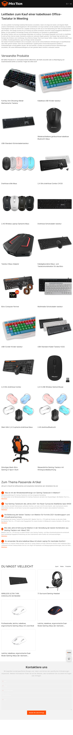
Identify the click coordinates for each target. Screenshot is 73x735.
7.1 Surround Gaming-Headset (49, 593)
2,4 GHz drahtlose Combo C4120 (50, 183)
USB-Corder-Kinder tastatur (12, 347)
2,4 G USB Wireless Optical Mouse (50, 387)
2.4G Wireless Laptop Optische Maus (15, 224)
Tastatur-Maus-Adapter (10, 264)
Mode (62, 566)
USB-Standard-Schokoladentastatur (15, 143)
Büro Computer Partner (10, 307)
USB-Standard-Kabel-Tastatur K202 (51, 347)
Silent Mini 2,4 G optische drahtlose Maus (17, 427)
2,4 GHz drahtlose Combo (11, 387)
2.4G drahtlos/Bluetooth (47, 427)
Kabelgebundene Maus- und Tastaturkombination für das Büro (50, 265)
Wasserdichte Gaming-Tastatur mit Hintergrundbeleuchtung (51, 468)
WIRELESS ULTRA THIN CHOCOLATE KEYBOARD (10, 595)
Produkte (68, 566)
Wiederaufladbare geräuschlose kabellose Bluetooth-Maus (53, 138)
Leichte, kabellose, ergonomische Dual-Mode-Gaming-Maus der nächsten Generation (16, 654)
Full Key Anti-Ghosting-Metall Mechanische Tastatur (12, 102)
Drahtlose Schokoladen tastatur (50, 224)
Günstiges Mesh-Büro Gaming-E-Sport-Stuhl (9, 468)
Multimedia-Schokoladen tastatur (50, 307)
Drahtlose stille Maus (9, 183)
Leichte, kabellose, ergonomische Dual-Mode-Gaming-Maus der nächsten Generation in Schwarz (52, 624)
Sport (56, 566)
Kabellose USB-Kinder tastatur (49, 101)
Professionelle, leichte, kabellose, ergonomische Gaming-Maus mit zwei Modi (17, 624)
